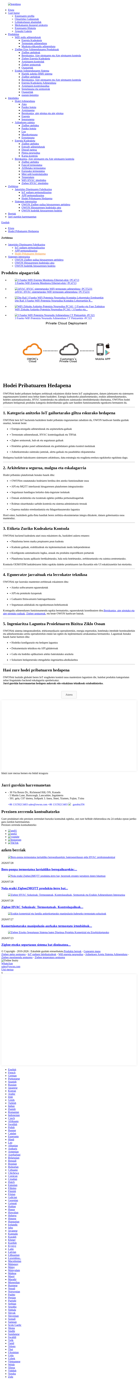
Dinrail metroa (29, 149)
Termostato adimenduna (34, 43)
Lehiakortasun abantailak (28, 22)
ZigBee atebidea (30, 125)
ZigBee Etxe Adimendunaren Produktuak (37, 49)
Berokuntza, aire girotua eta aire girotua (42, 113)
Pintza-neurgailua (31, 152)
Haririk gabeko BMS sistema (37, 73)
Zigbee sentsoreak (31, 64)
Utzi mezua (7, 969)
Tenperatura (28, 177)
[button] (69, 694)
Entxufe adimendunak (33, 146)
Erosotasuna (28, 137)
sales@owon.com (10, 966)
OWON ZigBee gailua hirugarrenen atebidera (46, 204)
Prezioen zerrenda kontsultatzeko (18, 824)
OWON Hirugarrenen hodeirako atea (41, 207)
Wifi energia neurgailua (70, 954)
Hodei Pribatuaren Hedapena (37, 198)
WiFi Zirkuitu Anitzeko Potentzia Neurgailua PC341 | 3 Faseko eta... (51, 309)
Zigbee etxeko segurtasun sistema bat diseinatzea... (36, 944)
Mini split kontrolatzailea (35, 174)
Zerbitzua (13, 186)
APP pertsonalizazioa (33, 195)
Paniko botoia (29, 107)
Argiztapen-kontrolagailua (35, 85)
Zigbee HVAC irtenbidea (35, 183)
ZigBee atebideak (31, 52)
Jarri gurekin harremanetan (22, 216)
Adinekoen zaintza (25, 122)
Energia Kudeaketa (32, 40)
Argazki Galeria (23, 31)
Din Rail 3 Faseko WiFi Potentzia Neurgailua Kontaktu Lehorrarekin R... (54, 300)
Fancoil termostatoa (32, 165)
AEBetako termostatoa (34, 168)
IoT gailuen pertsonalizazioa (36, 192)
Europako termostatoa (33, 171)
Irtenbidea (13, 98)
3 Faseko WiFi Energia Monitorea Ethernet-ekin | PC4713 (45, 283)
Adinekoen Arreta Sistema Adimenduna (106, 954)
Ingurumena (28, 119)
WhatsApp (7, 963)
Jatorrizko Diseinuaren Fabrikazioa (33, 189)
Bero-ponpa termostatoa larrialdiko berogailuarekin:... (39, 869)
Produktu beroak (72, 951)
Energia (26, 116)
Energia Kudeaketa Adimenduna (39, 82)
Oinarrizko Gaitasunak (27, 19)
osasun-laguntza (30, 95)
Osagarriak (27, 67)
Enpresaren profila (24, 16)
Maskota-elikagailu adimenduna (38, 46)
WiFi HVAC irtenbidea (34, 180)
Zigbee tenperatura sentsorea (50, 957)
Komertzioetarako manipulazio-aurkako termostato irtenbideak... (46, 926)
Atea (24, 104)
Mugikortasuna (30, 134)
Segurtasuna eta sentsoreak (36, 89)
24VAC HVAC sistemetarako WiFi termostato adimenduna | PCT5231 (52, 291)
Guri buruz (14, 12)
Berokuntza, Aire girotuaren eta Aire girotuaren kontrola (51, 55)
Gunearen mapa (92, 951)
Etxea (11, 9)
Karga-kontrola (30, 155)
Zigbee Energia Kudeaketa (36, 58)
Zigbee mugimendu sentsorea (16, 957)
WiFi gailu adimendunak (28, 37)
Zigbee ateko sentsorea (13, 954)
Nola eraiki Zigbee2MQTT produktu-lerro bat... (34, 888)
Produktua (13, 34)
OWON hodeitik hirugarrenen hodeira (42, 210)
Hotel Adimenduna (25, 101)
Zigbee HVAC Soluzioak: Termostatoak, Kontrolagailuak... (42, 907)
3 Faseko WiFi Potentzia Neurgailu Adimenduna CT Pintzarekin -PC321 (53, 318)
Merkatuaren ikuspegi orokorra (31, 25)
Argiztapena (28, 110)
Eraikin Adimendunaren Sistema (32, 70)
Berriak (12, 213)
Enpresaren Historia (25, 28)
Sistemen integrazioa (26, 201)
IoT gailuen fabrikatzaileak (42, 954)
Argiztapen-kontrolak (33, 61)
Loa (24, 131)
